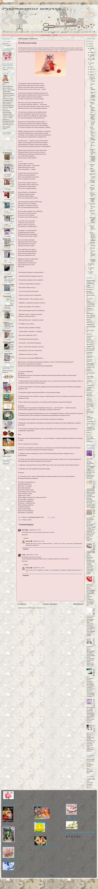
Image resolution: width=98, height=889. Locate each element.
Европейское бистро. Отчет (12, 335)
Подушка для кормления (90, 364)
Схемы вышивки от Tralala (92, 133)
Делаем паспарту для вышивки (90, 764)
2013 (89, 46)
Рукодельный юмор (92, 260)
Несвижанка (7, 296)
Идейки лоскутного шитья (89, 320)
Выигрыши (89, 289)
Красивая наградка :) (92, 189)
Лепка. (88, 334)
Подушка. (89, 367)
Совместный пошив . (90, 377)
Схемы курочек (92, 127)
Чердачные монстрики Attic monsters (91, 428)
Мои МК (55, 35)
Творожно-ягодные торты (92, 183)
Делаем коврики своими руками (91, 760)
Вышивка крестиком (89, 292)
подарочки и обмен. (90, 356)
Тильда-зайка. (90, 421)
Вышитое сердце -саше (92, 200)
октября (92, 55)
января (91, 272)
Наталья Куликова (9, 284)
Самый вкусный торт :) (92, 170)
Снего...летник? (12, 315)
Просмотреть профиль (6, 127)
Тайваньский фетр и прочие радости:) (92, 159)
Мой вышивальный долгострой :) (92, 109)
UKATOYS (7, 202)
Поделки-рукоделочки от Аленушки (8, 324)
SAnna (23, 555)
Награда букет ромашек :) (92, 228)
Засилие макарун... (12, 357)
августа (92, 63)
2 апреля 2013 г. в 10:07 (35, 530)
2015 (89, 41)
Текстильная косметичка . (92, 206)
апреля (91, 74)
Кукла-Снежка (90, 330)
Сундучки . (89, 385)
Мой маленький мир (8, 276)
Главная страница (45, 35)
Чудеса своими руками (8, 354)
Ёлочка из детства (12, 244)
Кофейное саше (92, 165)
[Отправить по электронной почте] (48, 517)
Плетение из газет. (90, 353)
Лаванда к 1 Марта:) (94, 702)
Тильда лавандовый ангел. (90, 417)
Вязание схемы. (90, 295)
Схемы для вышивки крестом (89, 389)
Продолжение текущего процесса (92, 81)
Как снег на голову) (12, 156)
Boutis (88, 434)
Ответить (25, 534)
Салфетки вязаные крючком (12, 289)
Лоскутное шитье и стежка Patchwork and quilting (90, 339)
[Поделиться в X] (51, 517)
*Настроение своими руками (8, 153)
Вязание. (89, 299)
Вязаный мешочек (9, 228)
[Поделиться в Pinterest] (54, 517)
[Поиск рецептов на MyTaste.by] (6, 463)
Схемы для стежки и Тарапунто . (90, 394)
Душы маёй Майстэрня (7, 239)
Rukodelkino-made (9, 192)
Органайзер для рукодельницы (92, 151)
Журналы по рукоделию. (90, 309)
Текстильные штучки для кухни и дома (90, 404)
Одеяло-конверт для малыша (91, 349)
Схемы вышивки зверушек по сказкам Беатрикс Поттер (92, 93)
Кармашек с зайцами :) (92, 176)
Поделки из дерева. (89, 360)
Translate (8, 45)
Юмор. (88, 432)
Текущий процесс (92, 102)
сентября (92, 59)
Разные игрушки (91, 373)
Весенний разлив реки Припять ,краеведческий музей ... (92, 120)
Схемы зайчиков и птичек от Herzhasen (92, 142)
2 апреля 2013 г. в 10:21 (38, 541)
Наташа (28, 541)
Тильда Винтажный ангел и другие (90, 411)
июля (91, 67)
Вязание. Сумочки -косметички (90, 302)
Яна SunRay (25, 530)
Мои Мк (89, 344)
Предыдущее (78, 604)
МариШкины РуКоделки (7, 250)
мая (91, 72)
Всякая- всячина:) (27, 519)
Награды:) (89, 346)
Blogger (52, 875)
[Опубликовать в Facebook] (53, 517)
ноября (92, 52)
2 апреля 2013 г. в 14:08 (32, 554)
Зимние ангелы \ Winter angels (12, 347)
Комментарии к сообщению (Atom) (36, 608)
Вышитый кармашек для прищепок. (92, 220)
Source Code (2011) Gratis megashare (9, 279)
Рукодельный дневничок (7, 331)
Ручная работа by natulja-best (9, 342)
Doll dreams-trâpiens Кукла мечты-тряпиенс (90, 439)
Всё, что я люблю (9, 215)
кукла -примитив (91, 326)
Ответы (26, 538)
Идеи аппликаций (89, 312)
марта (91, 264)
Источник (21, 266)
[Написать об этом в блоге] (50, 517)
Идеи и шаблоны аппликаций (91, 316)
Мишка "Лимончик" (9, 326)
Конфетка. (89, 324)
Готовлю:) (89, 306)
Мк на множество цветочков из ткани (90, 770)
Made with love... (8, 178)
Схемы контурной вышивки (89, 399)
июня (91, 69)
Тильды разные (90, 423)
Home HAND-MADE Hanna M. (9, 164)
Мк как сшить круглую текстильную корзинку (92, 236)
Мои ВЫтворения (9, 265)
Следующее (22, 604)
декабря (92, 48)
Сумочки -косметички (90, 380)
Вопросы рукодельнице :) (92, 194)
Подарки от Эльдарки (7, 311)
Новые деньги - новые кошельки (12, 269)
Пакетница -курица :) (92, 213)
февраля (92, 268)
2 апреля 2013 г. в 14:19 (38, 567)
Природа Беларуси (89, 369)
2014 (89, 44)
